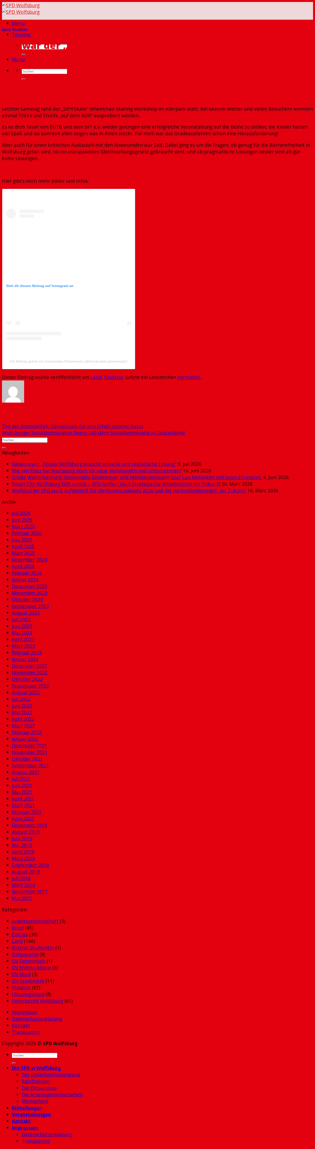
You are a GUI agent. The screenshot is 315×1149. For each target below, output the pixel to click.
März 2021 (23, 805)
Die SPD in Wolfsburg (36, 1068)
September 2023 (30, 606)
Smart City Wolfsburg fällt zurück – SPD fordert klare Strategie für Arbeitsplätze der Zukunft (116, 484)
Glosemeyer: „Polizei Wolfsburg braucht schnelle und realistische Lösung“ (94, 464)
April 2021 (23, 798)
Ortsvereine (25, 954)
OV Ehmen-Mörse (31, 967)
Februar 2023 (27, 652)
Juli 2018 (21, 878)
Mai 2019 (22, 845)
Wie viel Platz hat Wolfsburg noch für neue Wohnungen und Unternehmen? (97, 470)
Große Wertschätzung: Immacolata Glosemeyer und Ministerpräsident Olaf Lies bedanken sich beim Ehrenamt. (137, 477)
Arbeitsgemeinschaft (35, 921)
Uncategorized (28, 994)
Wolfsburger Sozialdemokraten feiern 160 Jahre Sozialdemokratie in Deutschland (93, 432)
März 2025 (23, 553)
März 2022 (23, 725)
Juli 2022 (21, 699)
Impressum (24, 1012)
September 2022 (30, 685)
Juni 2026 (22, 519)
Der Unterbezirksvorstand (51, 1074)
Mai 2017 (22, 898)
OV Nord (21, 974)
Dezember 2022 (29, 666)
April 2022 (23, 719)
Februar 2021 (27, 812)
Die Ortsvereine (39, 1088)
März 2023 (23, 646)
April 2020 (23, 818)
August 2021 (26, 772)
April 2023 (23, 639)
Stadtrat (20, 29)
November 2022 (29, 672)
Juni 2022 (22, 705)
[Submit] (24, 54)
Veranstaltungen (31, 1114)
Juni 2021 (22, 785)
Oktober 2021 (27, 759)
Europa (20, 934)
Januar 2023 (25, 659)
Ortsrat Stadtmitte (33, 947)
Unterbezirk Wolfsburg (37, 1001)
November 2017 (29, 891)
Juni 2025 (22, 539)
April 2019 (23, 851)
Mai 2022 (22, 712)
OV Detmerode (28, 961)
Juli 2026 (21, 513)
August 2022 (26, 692)
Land (6, 29)
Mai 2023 (22, 632)
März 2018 (23, 885)
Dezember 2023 (29, 586)
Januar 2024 (25, 579)
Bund (18, 927)
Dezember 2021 (29, 745)
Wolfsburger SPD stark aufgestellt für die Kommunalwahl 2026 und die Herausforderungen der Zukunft (129, 490)
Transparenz (26, 1032)
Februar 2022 (27, 732)
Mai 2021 (22, 792)
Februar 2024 (27, 573)
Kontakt (21, 1025)
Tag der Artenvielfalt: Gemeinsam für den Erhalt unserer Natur (72, 426)
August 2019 (26, 832)
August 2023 (26, 612)
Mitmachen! (35, 1101)
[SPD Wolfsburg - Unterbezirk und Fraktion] (21, 8)
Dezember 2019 (29, 825)
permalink (188, 377)
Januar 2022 (25, 739)
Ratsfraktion (36, 1081)
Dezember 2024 (29, 559)
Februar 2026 (27, 533)
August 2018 (26, 871)
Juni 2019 (22, 838)
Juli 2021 (21, 778)
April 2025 (23, 546)
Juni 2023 (22, 626)
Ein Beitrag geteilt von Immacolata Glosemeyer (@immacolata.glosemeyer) (68, 361)
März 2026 (23, 526)
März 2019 (23, 858)
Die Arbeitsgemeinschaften (52, 1094)
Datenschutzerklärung (37, 1018)
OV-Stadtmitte (28, 981)
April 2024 (23, 566)
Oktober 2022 (27, 679)
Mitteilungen (27, 1107)
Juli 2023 (21, 619)
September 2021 (30, 765)
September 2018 (30, 865)
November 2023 (29, 593)
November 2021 (29, 752)
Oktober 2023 (27, 599)
